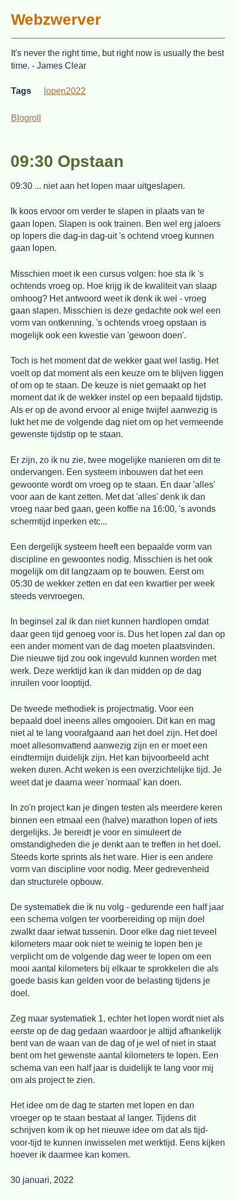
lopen (55, 91)
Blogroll (26, 117)
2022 (76, 91)
